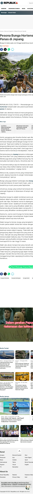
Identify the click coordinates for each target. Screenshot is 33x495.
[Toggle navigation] (2, 3)
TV (1, 467)
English (27, 464)
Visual (14, 464)
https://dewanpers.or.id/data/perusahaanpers (13, 486)
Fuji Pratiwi (6, 46)
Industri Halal (12, 12)
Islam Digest (28, 457)
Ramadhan (15, 467)
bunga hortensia (5, 278)
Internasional (3, 462)
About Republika (4, 474)
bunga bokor (26, 278)
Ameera (2, 455)
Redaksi (14, 474)
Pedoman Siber (29, 474)
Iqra (13, 457)
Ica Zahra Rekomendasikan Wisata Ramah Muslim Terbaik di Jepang (6, 128)
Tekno (14, 462)
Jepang (15, 154)
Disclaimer (3, 477)
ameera (3, 8)
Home (1, 31)
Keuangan (4, 12)
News (1, 460)
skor (23, 8)
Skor (26, 455)
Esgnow (2, 464)
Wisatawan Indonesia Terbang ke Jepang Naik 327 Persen (22, 127)
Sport (26, 460)
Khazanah (2, 457)
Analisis (14, 460)
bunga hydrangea (16, 278)
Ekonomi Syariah (14, 8)
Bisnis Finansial (29, 462)
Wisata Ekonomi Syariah (20, 31)
